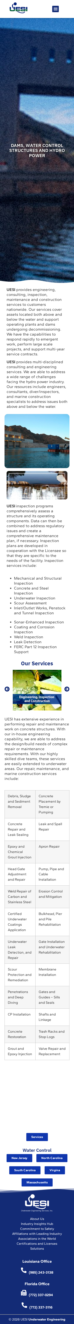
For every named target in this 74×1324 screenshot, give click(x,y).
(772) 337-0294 (41, 1295)
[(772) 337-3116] (24, 1305)
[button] (55, 9)
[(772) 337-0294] (24, 1293)
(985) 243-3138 (41, 1272)
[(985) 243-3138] (24, 1270)
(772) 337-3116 (40, 1307)
